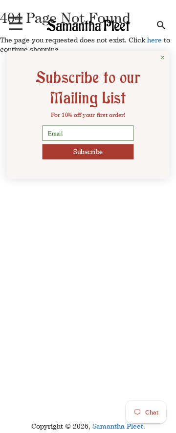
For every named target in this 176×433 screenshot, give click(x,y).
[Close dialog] (162, 57)
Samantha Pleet (117, 426)
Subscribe (88, 152)
